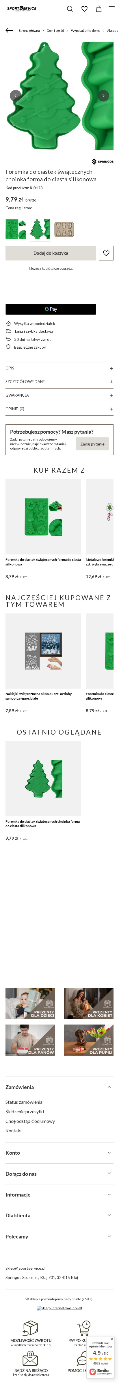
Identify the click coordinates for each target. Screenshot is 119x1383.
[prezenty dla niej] (89, 1003)
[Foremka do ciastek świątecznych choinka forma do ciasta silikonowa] (43, 778)
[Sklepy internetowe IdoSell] (59, 1308)
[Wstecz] (10, 30)
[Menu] (112, 9)
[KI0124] (15, 230)
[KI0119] (64, 230)
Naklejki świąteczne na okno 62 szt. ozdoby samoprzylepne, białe (38, 696)
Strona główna (29, 30)
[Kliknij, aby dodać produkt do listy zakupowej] (106, 253)
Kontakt (13, 1130)
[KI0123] (40, 230)
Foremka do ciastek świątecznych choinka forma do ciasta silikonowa (42, 823)
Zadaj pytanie (92, 443)
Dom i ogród (55, 30)
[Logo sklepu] (21, 8)
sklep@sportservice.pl (25, 1268)
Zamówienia (19, 1087)
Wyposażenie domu (85, 30)
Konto (12, 1152)
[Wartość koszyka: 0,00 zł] (99, 9)
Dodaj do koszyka (51, 253)
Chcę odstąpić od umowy (30, 1121)
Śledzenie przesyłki (24, 1111)
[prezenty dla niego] (30, 1040)
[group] (59, 96)
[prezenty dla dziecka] (30, 1003)
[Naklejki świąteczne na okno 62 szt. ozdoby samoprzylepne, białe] (43, 651)
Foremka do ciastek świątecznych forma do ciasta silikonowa (43, 561)
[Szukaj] (70, 8)
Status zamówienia (23, 1102)
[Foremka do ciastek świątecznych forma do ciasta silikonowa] (43, 516)
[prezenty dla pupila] (89, 1040)
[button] (15, 95)
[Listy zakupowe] (84, 9)
